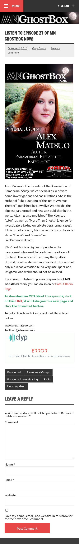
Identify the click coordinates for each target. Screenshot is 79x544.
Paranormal (14, 372)
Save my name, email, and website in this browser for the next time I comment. (38, 517)
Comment (11, 422)
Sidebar (63, 6)
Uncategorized (16, 386)
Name (10, 464)
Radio (47, 379)
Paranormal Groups (38, 372)
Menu (16, 6)
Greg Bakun (39, 48)
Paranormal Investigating (22, 379)
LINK (18, 301)
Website (10, 494)
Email (9, 479)
